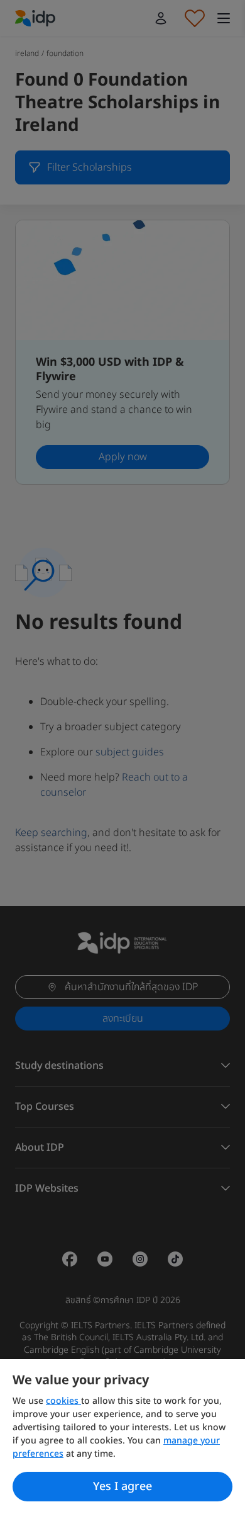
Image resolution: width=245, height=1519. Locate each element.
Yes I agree (122, 1486)
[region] (122, 1439)
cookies (63, 1401)
